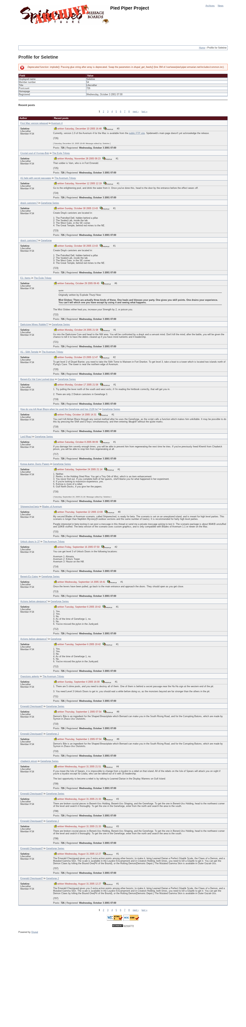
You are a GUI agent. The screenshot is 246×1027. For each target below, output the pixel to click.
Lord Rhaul (26, 436)
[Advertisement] (83, 33)
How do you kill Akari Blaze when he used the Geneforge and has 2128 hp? (59, 409)
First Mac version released (34, 123)
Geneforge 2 (52, 734)
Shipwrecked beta (29, 506)
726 (62, 148)
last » (144, 111)
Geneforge (46, 240)
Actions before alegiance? (33, 601)
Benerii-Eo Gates (29, 576)
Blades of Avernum (52, 506)
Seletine (24, 128)
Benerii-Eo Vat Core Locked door (37, 379)
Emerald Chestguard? (31, 706)
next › (136, 111)
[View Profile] (108, 128)
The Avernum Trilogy (65, 178)
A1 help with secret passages (35, 178)
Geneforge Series (50, 203)
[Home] (65, 15)
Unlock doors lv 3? (30, 541)
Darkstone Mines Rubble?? (34, 324)
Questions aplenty (29, 676)
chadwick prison (28, 761)
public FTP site (137, 133)
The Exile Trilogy (61, 153)
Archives (210, 6)
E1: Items (25, 278)
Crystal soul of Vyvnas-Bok (34, 153)
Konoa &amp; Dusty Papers (35, 464)
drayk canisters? (29, 203)
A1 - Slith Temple (29, 352)
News (220, 6)
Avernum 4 (56, 123)
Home (202, 48)
